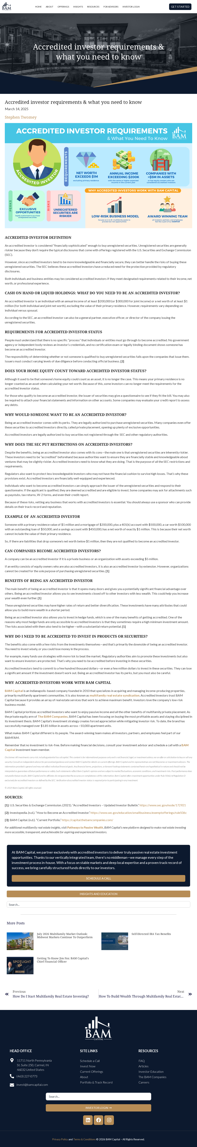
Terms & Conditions (84, 1139)
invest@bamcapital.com (32, 1084)
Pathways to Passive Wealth (85, 827)
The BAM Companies (152, 1077)
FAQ (142, 1061)
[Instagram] (109, 1120)
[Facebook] (98, 1120)
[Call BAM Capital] (12, 1076)
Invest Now (87, 1066)
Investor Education (151, 1071)
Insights (78, 6)
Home (38, 6)
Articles (144, 1066)
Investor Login (131, 6)
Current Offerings (91, 1071)
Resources (93, 6)
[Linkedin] (88, 1120)
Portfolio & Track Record (96, 1082)
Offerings (63, 6)
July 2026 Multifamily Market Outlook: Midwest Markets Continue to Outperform (65, 935)
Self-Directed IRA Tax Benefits (151, 934)
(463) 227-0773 (27, 1076)
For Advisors (111, 6)
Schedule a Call (90, 1061)
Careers (144, 1082)
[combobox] (98, 904)
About (49, 6)
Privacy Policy (60, 1139)
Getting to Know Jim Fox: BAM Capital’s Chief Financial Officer (63, 959)
